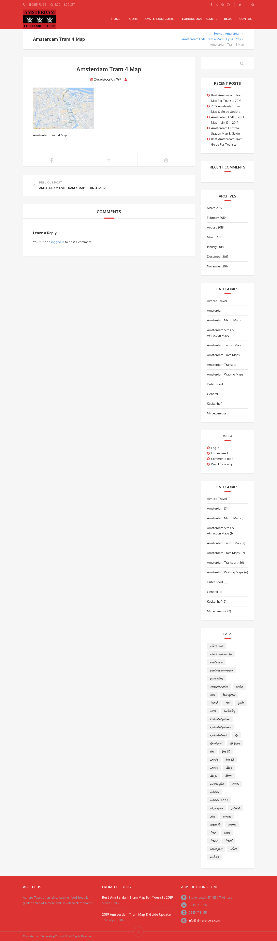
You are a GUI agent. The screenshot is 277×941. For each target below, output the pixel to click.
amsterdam (216, 662)
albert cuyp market (221, 654)
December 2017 (217, 257)
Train (213, 832)
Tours (132, 19)
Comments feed (222, 459)
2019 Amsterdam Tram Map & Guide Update (136, 914)
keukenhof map (218, 735)
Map (229, 768)
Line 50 (226, 751)
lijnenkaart (216, 743)
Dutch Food (215, 384)
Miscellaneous (217, 413)
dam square (229, 695)
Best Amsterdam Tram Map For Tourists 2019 (137, 897)
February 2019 (216, 218)
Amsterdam (233, 33)
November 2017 (217, 266)
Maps (213, 776)
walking (214, 857)
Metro (228, 776)
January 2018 (215, 247)
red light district (219, 800)
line (212, 751)
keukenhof (229, 711)
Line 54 (214, 768)
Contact (246, 19)
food (227, 703)
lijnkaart (235, 743)
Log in (215, 448)
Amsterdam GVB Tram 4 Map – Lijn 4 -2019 (211, 39)
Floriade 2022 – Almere (198, 19)
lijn (236, 735)
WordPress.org (221, 464)
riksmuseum (216, 808)
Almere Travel (217, 301)
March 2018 (214, 237)
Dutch (214, 703)
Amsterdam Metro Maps (224, 320)
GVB (213, 711)
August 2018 (215, 227)
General (212, 394)
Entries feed (219, 453)
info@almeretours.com (204, 920)
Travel (228, 841)
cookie (239, 687)
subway (227, 816)
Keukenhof (214, 404)
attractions (216, 678)
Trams (213, 841)
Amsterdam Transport (222, 365)
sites (212, 816)
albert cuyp (216, 646)
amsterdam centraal (221, 670)
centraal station (219, 687)
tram (227, 832)
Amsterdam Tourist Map (224, 345)
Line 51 (214, 760)
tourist (232, 824)
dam (212, 695)
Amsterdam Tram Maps (223, 355)
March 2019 (214, 208)
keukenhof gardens (220, 727)
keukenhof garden (220, 719)
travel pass (216, 849)
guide (241, 703)
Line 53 (230, 760)
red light (214, 792)
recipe (235, 784)
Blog (228, 19)
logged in (57, 242)
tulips (233, 849)
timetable (215, 824)
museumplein (217, 784)
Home (115, 19)
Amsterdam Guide (159, 19)
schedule (235, 808)
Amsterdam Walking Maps (225, 374)
